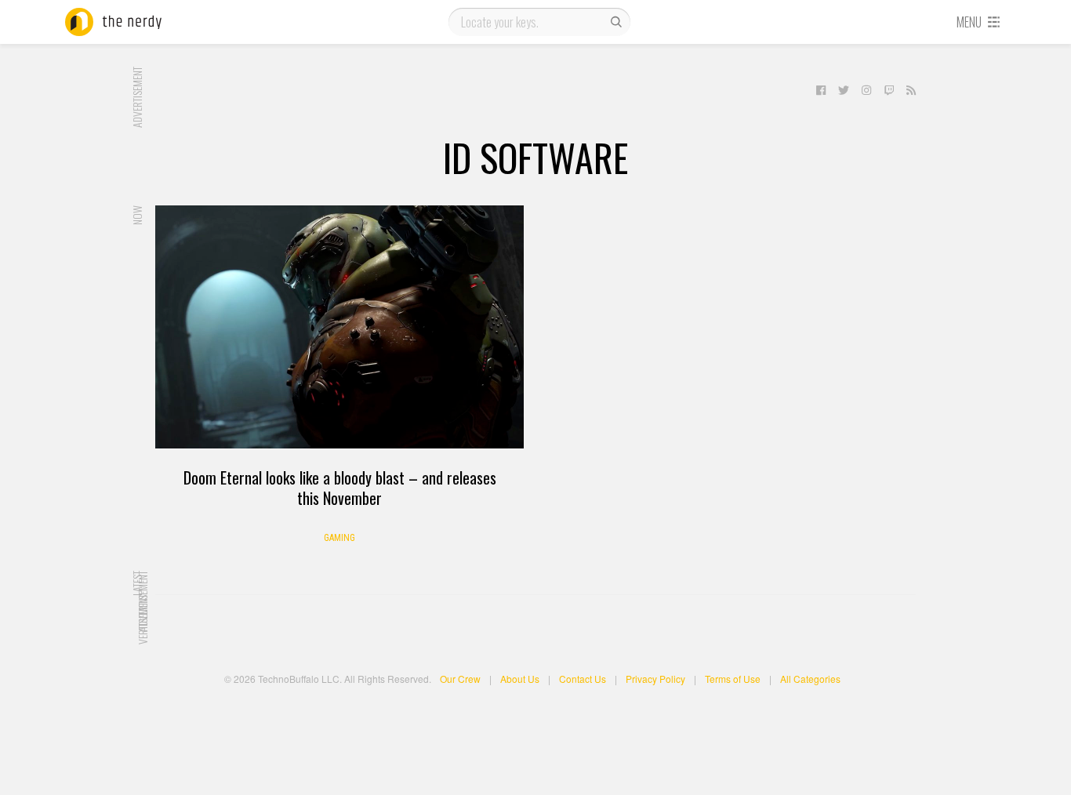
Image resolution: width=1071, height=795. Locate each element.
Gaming (339, 537)
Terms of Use (733, 678)
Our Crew (460, 678)
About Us (519, 678)
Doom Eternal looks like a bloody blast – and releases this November (339, 487)
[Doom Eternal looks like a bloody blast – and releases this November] (339, 326)
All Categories (810, 678)
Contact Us (582, 678)
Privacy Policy (655, 678)
